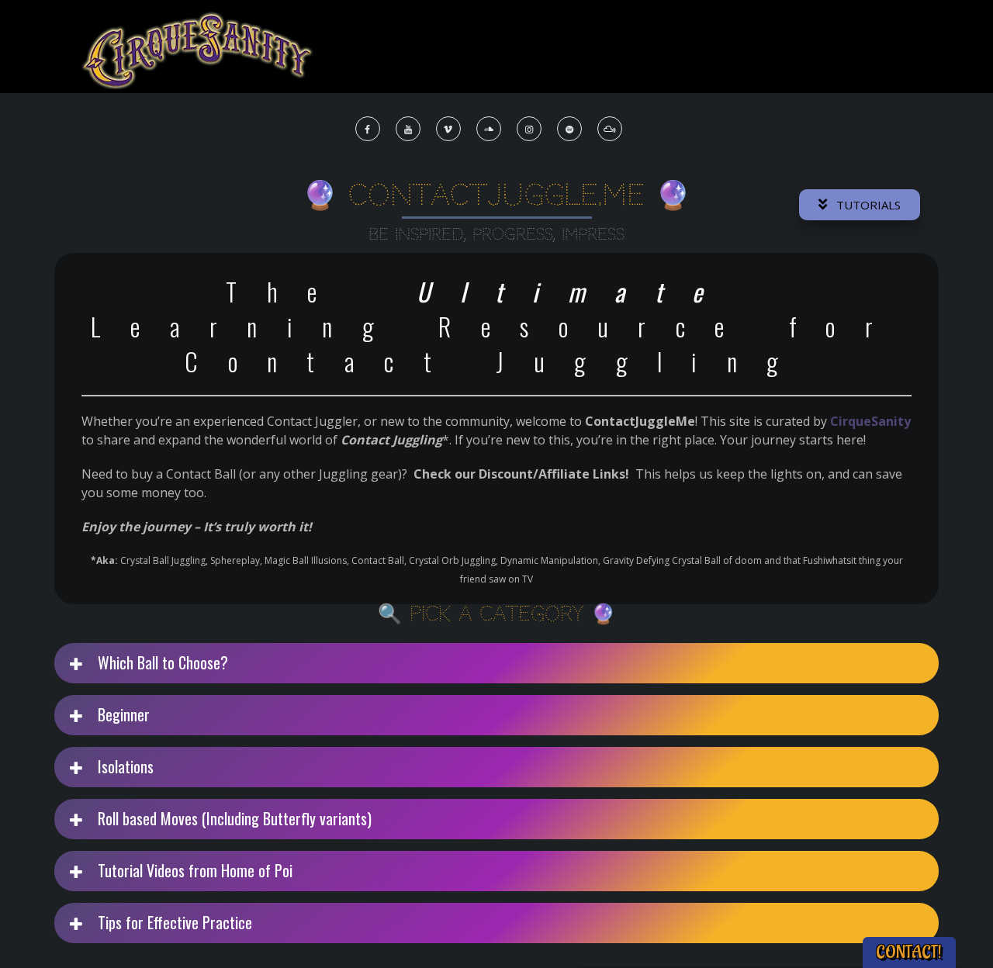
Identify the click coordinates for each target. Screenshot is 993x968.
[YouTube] (408, 129)
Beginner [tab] (122, 714)
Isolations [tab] (124, 766)
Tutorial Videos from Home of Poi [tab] (193, 870)
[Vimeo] (449, 129)
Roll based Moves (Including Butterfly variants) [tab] (233, 818)
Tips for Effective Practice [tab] (173, 922)
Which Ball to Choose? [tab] (161, 662)
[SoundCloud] (489, 129)
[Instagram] (529, 129)
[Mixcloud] (610, 129)
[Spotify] (570, 129)
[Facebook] (368, 129)
